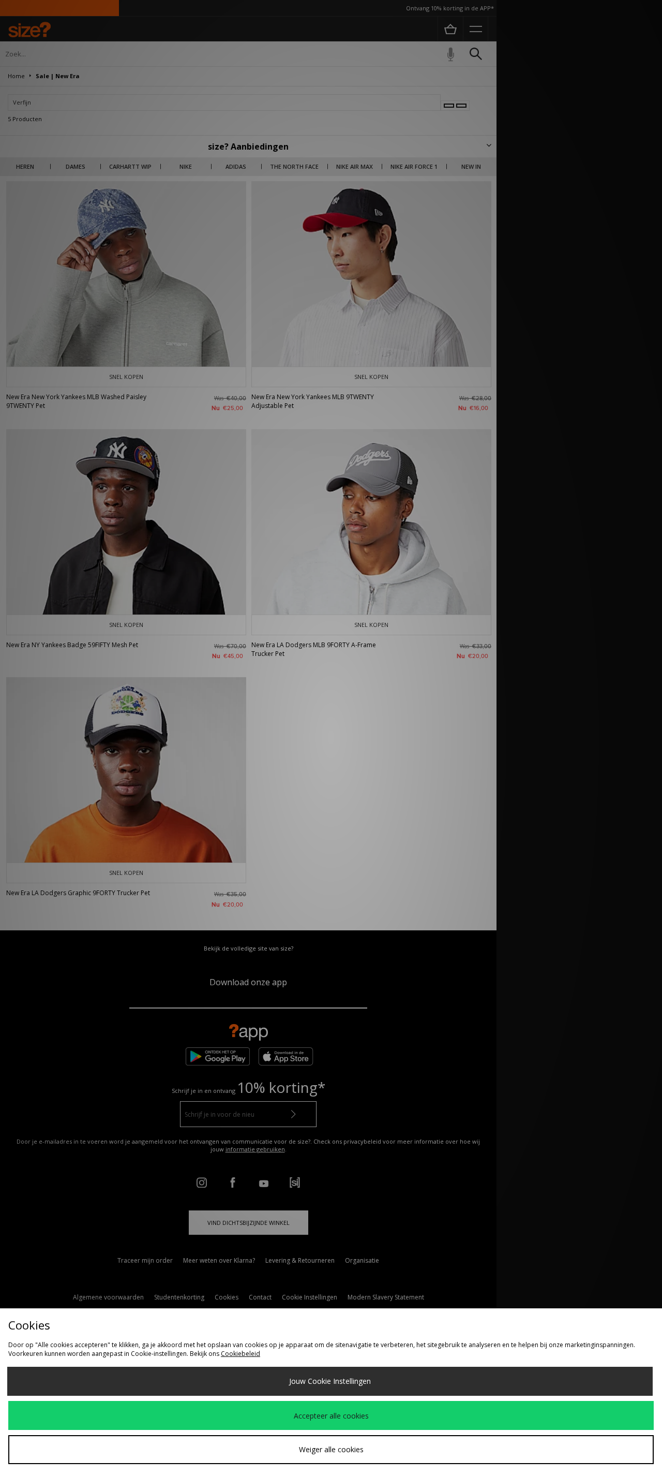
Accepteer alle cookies (331, 1416)
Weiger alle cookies (331, 1449)
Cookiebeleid (240, 1353)
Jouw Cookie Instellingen (330, 1381)
